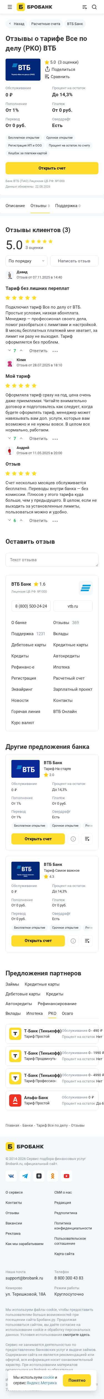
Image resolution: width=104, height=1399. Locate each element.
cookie (48, 1377)
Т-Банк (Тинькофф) (40, 1030)
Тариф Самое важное (62, 870)
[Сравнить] (87, 838)
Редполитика (65, 1213)
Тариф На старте (57, 769)
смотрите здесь (76, 1335)
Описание (15, 205)
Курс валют (22, 722)
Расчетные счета (45, 24)
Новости (20, 700)
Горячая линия (25, 711)
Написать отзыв (74, 261)
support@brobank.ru (24, 1278)
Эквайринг (21, 689)
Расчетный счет (69, 678)
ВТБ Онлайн (65, 711)
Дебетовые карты (28, 644)
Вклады (61, 633)
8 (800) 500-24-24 (31, 606)
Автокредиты (66, 656)
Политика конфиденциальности (73, 1225)
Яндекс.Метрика (42, 1383)
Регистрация (23, 678)
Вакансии (14, 1223)
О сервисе (14, 1192)
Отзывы (66, 622)
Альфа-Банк (36, 1097)
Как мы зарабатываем (25, 1244)
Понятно (77, 1380)
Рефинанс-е (22, 667)
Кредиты (20, 656)
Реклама (13, 1233)
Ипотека (61, 667)
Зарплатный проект (72, 689)
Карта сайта (64, 1254)
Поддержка (67, 205)
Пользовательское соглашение (70, 1241)
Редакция (62, 1203)
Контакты (63, 700)
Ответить (38, 350)
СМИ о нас (63, 1192)
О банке (19, 622)
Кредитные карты (70, 644)
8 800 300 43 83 (68, 1278)
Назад (19, 24)
